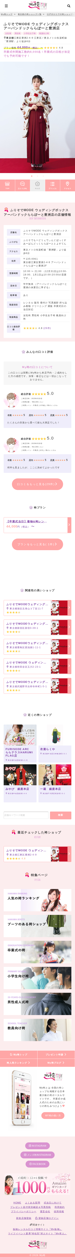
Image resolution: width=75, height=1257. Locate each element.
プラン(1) (53, 188)
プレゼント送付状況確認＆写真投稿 (30, 1207)
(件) (47, 328)
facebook (39, 1164)
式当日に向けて (53, 1202)
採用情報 (59, 1211)
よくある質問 (32, 1202)
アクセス (67, 188)
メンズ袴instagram (38, 1155)
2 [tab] (37, 176)
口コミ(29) (22, 188)
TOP (7, 188)
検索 (60, 815)
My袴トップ (19, 1054)
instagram (38, 1145)
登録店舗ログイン (48, 1218)
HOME (17, 1202)
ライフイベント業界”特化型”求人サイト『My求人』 (37, 1233)
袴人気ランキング (17, 1062)
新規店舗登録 (23, 1218)
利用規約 (60, 1207)
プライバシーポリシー (23, 1211)
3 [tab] (43, 176)
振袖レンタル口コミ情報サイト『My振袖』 (37, 1229)
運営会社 (45, 1211)
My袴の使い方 (53, 1115)
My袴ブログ (55, 1062)
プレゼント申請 (55, 1054)
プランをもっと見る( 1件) (36, 544)
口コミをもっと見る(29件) (36, 484)
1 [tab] (32, 176)
